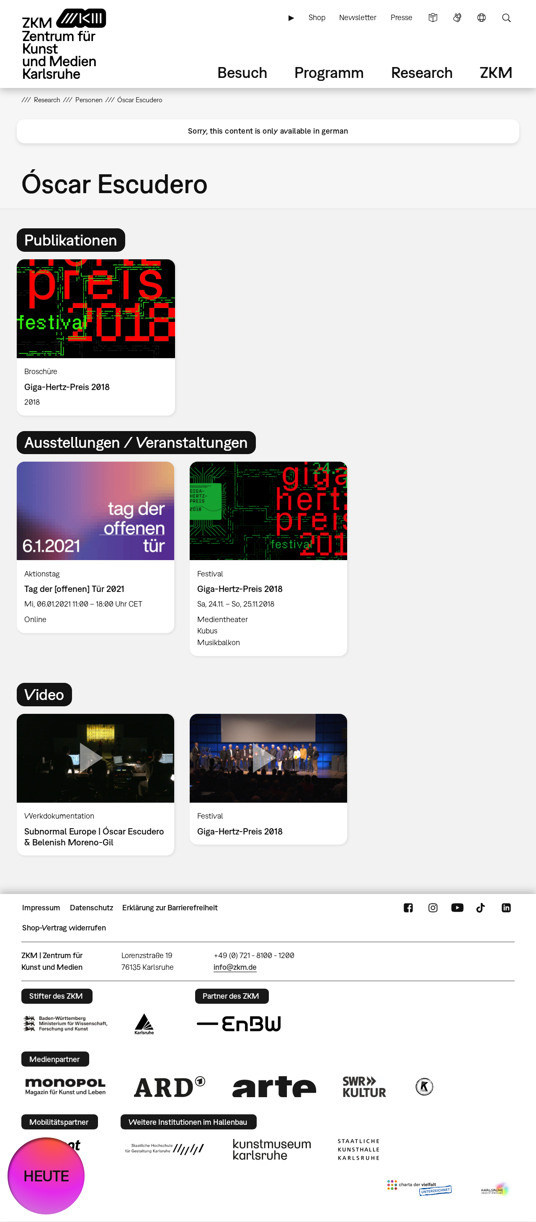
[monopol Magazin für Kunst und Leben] (65, 1086)
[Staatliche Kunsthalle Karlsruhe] (358, 1149)
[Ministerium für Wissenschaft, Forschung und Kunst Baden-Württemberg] (65, 1023)
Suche (506, 18)
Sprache (481, 18)
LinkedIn (506, 908)
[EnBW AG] (239, 1023)
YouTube (457, 908)
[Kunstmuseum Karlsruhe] (272, 1149)
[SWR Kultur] (365, 1086)
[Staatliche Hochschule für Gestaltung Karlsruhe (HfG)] (164, 1149)
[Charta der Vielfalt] (419, 1189)
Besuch (242, 72)
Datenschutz (91, 907)
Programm (329, 72)
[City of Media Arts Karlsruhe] (496, 1189)
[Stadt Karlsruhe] (144, 1023)
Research (422, 72)
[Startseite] (75, 44)
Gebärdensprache (457, 18)
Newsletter (357, 17)
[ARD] (169, 1086)
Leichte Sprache (433, 18)
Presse (401, 17)
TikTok (481, 908)
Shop (317, 17)
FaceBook (408, 908)
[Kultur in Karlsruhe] (423, 1086)
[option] (100, 337)
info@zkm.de (235, 967)
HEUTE (46, 1176)
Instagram (433, 908)
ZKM (496, 72)
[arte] (274, 1086)
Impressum (41, 907)
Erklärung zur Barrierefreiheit (170, 907)
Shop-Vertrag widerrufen (64, 927)
